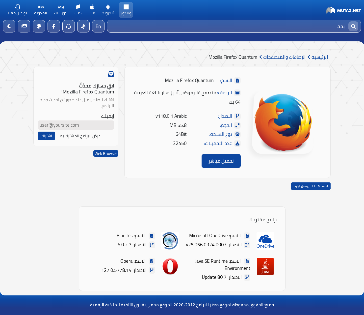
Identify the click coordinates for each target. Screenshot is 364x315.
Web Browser (106, 153)
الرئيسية (319, 57)
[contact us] (68, 26)
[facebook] (54, 26)
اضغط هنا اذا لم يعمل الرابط (311, 186)
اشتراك (46, 136)
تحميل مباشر (221, 160)
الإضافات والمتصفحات (284, 57)
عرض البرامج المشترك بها (79, 136)
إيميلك (107, 116)
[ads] (83, 26)
